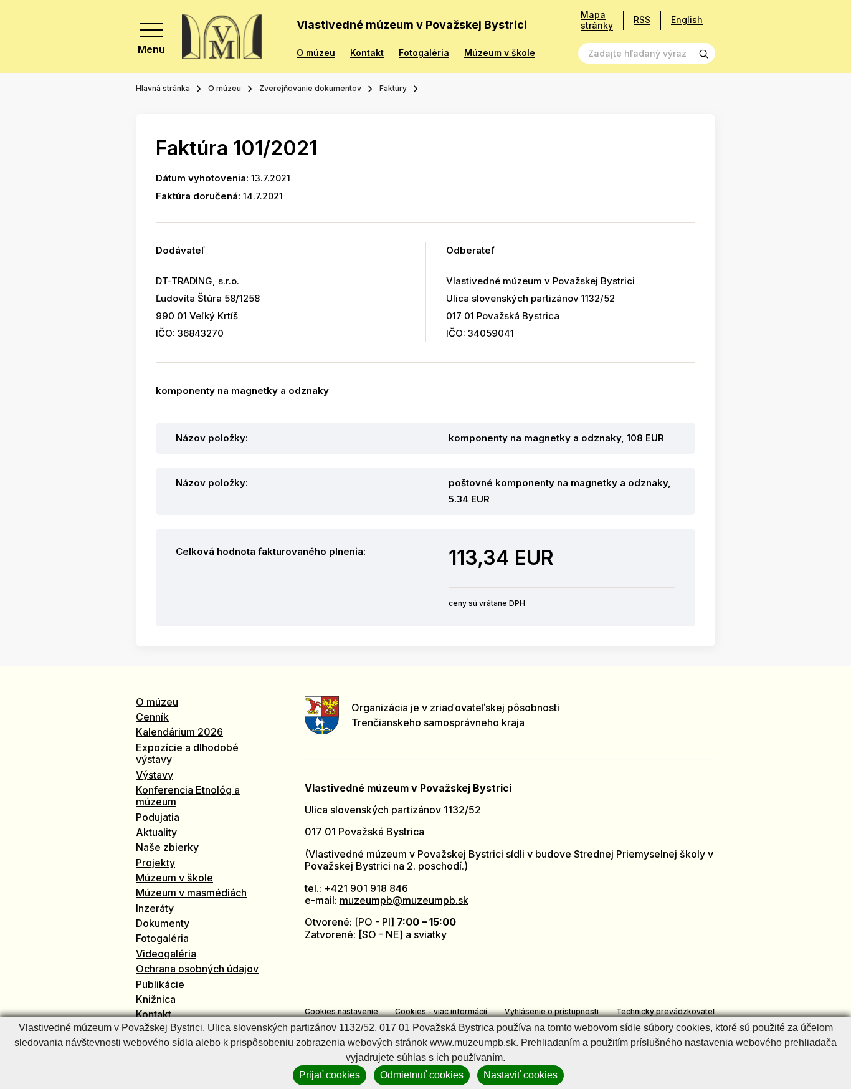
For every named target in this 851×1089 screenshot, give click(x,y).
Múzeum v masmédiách (191, 892)
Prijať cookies (329, 1075)
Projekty (155, 862)
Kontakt (367, 53)
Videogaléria (166, 953)
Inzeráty (155, 908)
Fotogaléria (424, 53)
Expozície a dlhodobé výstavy (187, 753)
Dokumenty (162, 923)
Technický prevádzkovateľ (665, 1011)
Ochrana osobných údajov (197, 968)
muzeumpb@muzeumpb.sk (404, 900)
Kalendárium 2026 (179, 732)
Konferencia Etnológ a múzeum (188, 796)
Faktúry (393, 88)
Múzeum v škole (499, 53)
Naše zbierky (167, 847)
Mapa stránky (597, 20)
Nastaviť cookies (520, 1075)
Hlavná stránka (163, 88)
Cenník (152, 717)
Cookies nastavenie (341, 1011)
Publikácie (160, 984)
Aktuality (156, 832)
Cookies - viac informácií (441, 1011)
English (687, 19)
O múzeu (316, 53)
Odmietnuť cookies (422, 1075)
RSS (642, 19)
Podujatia (157, 817)
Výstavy (154, 775)
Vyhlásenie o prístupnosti (552, 1011)
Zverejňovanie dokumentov (310, 88)
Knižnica (156, 999)
